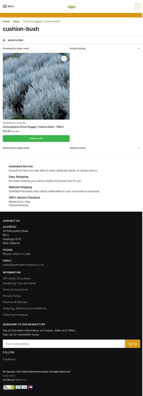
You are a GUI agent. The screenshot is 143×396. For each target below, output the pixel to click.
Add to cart (36, 138)
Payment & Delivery (15, 302)
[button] (137, 6)
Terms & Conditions (15, 289)
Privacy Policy (12, 296)
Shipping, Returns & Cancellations (25, 308)
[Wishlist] (64, 58)
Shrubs (21, 123)
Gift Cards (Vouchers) (17, 278)
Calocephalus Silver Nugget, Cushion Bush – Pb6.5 (33, 126)
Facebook (9, 359)
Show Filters (15, 40)
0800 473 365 (21, 254)
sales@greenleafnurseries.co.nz (23, 264)
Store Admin (9, 375)
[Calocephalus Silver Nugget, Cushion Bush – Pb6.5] (36, 86)
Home (6, 21)
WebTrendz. (21, 380)
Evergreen (9, 123)
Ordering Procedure (15, 314)
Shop (16, 21)
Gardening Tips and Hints (19, 283)
